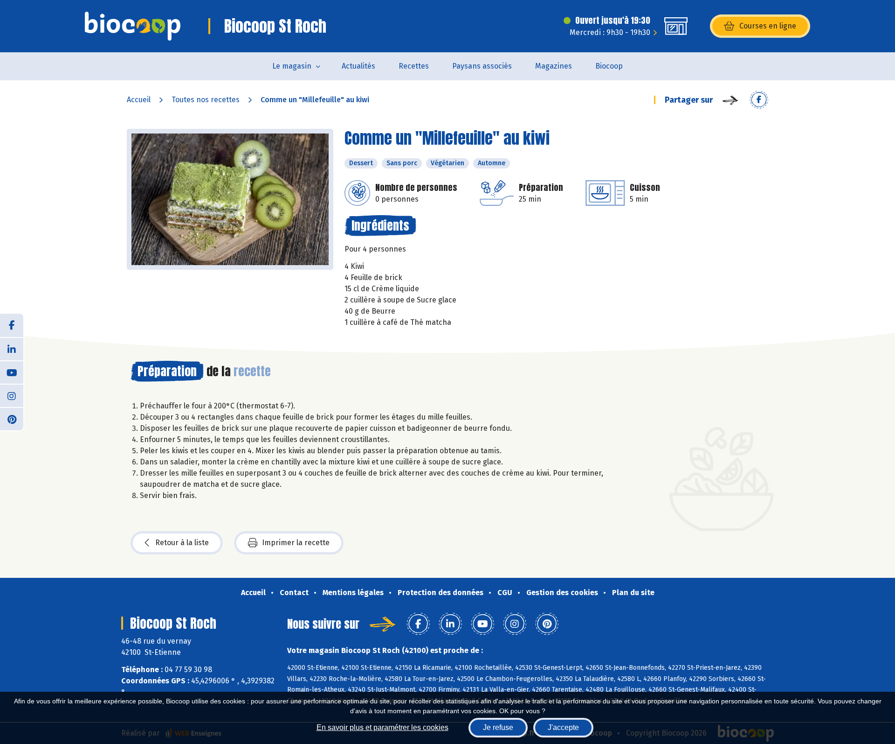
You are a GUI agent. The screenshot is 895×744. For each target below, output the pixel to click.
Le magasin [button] (291, 66)
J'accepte (563, 727)
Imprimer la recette (296, 542)
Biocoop (609, 66)
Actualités (358, 66)
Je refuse (498, 727)
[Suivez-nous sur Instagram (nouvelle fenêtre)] (11, 395)
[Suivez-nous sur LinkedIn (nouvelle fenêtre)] (11, 348)
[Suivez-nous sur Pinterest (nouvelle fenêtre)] (11, 418)
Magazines (553, 66)
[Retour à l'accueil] (132, 26)
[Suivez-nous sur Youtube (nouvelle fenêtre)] (11, 372)
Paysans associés (482, 66)
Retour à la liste (182, 542)
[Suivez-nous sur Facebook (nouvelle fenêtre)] (11, 325)
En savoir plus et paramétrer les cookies (382, 727)
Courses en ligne (767, 25)
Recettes (414, 66)
